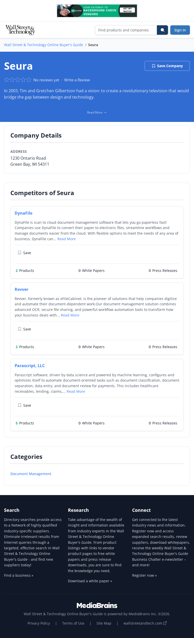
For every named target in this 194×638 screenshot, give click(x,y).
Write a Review (77, 79)
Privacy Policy (39, 623)
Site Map (103, 623)
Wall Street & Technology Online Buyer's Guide (43, 44)
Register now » (144, 575)
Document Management (30, 473)
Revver (21, 289)
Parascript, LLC (30, 365)
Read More (66, 238)
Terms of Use (73, 623)
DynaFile (23, 213)
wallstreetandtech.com (143, 623)
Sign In (180, 30)
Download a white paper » (90, 580)
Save (27, 252)
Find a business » (18, 575)
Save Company (170, 65)
